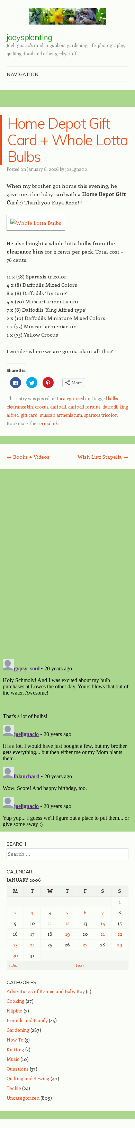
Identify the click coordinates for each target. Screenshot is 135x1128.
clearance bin (20, 407)
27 (85, 944)
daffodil (58, 407)
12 (67, 923)
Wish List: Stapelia (103, 456)
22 (119, 933)
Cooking (16, 1001)
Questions (18, 1068)
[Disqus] (67, 563)
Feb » (80, 965)
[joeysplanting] (67, 16)
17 (32, 933)
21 (102, 933)
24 (32, 944)
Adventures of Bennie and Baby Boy (46, 991)
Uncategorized (69, 398)
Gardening (18, 1030)
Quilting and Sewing (28, 1078)
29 (119, 944)
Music (13, 1059)
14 (102, 923)
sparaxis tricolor (100, 415)
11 (50, 923)
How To (15, 1039)
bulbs (113, 398)
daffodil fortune (84, 407)
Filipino (14, 1010)
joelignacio (76, 169)
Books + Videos (28, 456)
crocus (41, 407)
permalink (47, 423)
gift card (29, 415)
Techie (14, 1088)
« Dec (13, 965)
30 (15, 955)
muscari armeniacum (60, 415)
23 (15, 944)
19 (67, 933)
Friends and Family (27, 1020)
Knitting (15, 1049)
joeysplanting (29, 37)
